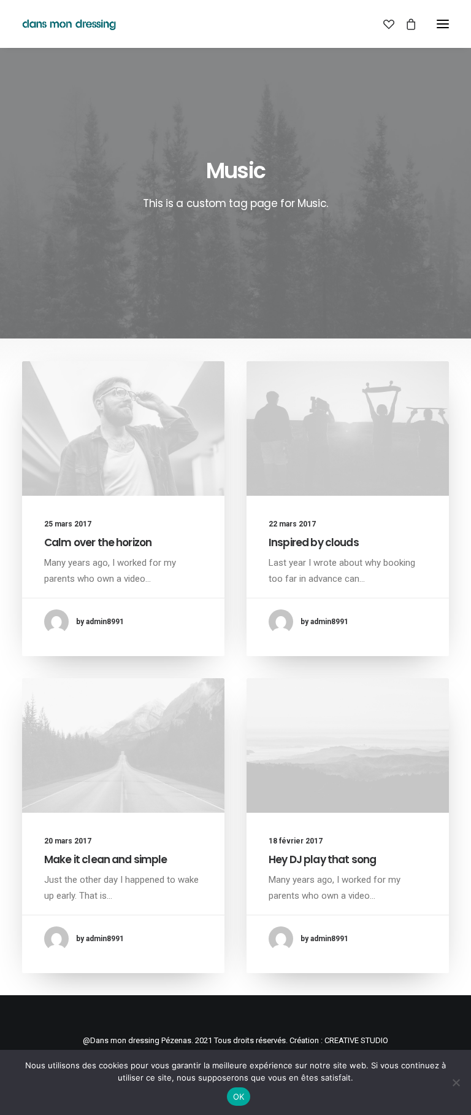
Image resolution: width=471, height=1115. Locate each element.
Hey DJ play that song (322, 859)
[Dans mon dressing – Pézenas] (69, 24)
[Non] (456, 1082)
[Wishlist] (383, 23)
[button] (443, 24)
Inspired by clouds (314, 542)
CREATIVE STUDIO (356, 1040)
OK (239, 1096)
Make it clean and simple (105, 859)
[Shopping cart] (405, 23)
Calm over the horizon (97, 542)
